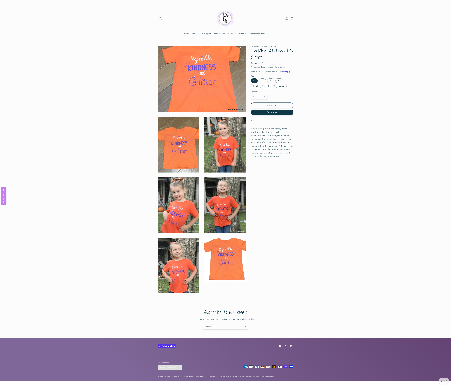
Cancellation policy (268, 376)
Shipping (264, 67)
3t (262, 80)
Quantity (254, 91)
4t (271, 80)
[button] (160, 18)
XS (279, 80)
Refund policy (200, 376)
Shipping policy (238, 376)
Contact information (253, 376)
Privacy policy (212, 376)
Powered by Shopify (187, 376)
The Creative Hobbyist (171, 376)
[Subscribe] (245, 327)
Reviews (3, 196)
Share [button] (256, 121)
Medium (268, 86)
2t (254, 80)
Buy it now (272, 112)
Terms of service (225, 376)
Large (281, 86)
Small (255, 86)
